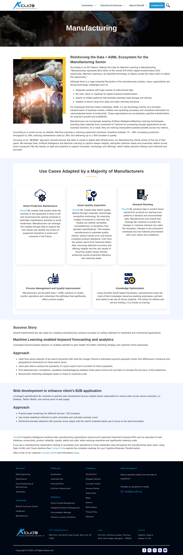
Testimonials (91, 493)
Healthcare (20, 511)
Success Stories (92, 488)
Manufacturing (22, 516)
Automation (20, 492)
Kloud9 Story (91, 474)
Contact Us (57, 448)
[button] (88, 5)
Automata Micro (57, 483)
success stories (49, 452)
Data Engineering (23, 474)
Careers (89, 502)
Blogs (88, 498)
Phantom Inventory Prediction (63, 517)
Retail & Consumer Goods (27, 506)
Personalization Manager (61, 512)
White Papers (91, 507)
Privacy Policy (91, 512)
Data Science (21, 479)
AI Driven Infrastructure (60, 488)
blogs (76, 452)
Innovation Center (93, 483)
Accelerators (56, 474)
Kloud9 (23, 210)
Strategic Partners (93, 479)
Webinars (90, 516)
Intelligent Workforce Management (65, 507)
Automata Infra (57, 479)
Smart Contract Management (63, 503)
